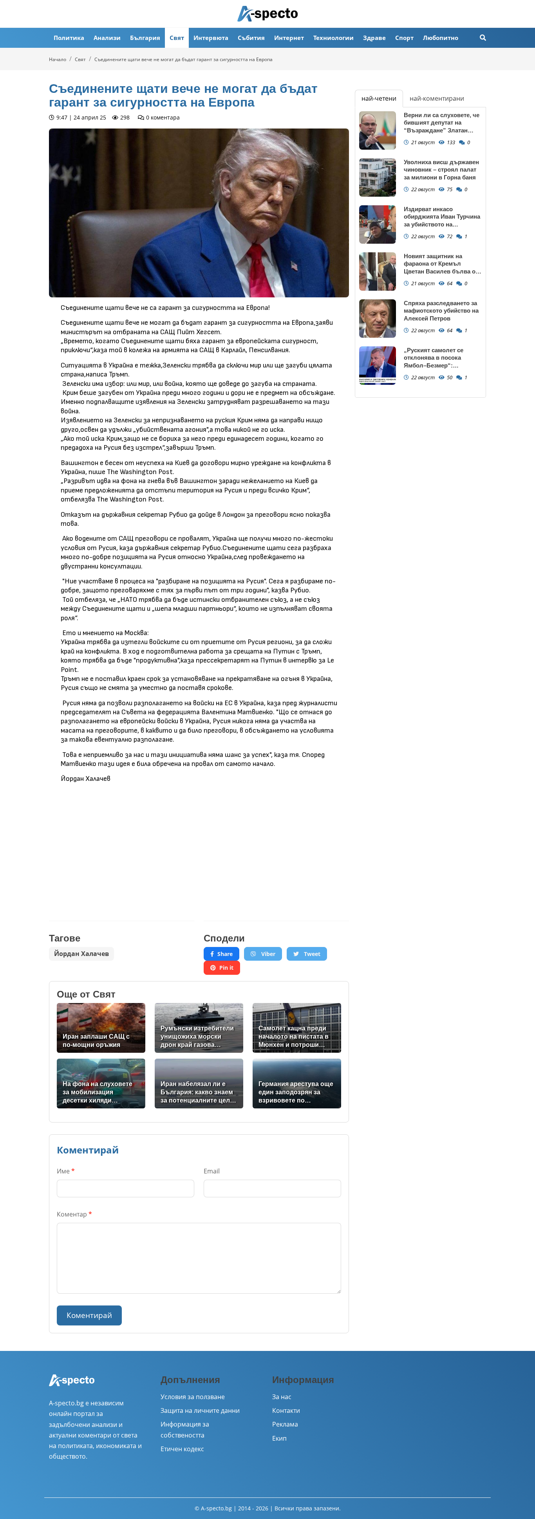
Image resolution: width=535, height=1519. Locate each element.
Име (66, 1171)
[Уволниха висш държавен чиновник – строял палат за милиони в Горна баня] (377, 177)
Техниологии (333, 38)
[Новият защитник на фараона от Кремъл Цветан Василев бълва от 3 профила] (377, 271)
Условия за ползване (193, 1396)
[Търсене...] (483, 38)
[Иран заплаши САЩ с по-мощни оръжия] (101, 1028)
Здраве (374, 38)
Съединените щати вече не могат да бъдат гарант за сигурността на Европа (183, 59)
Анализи (107, 38)
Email (212, 1171)
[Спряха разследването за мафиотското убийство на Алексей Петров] (377, 318)
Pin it (226, 967)
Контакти (286, 1410)
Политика (69, 38)
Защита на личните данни (200, 1410)
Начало (57, 59)
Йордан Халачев (81, 953)
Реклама (285, 1424)
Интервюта (210, 38)
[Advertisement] (121, 846)
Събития (251, 38)
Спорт (404, 38)
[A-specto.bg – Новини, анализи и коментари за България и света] (71, 1385)
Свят (177, 38)
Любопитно (440, 38)
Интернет (289, 38)
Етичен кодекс (182, 1449)
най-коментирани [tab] (437, 98)
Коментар (74, 1214)
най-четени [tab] (378, 98)
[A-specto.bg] (267, 14)
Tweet (311, 954)
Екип (279, 1438)
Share (225, 954)
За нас (281, 1396)
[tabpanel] (420, 252)
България (145, 38)
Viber (267, 954)
